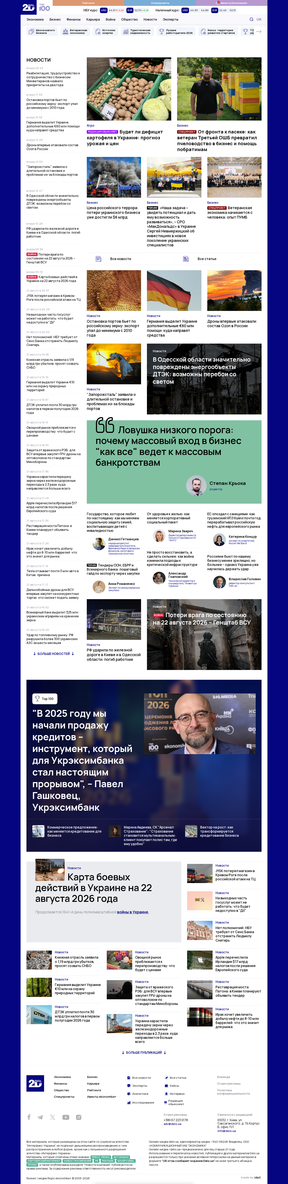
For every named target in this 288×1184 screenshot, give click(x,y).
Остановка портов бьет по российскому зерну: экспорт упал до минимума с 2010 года (52, 104)
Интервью (177, 1094)
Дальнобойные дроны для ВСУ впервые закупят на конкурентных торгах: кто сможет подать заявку (52, 594)
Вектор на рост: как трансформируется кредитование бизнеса (219, 831)
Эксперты (170, 19)
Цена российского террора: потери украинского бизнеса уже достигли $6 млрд (113, 212)
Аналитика (140, 1094)
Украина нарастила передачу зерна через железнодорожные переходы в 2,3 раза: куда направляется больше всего (51, 483)
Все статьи (207, 259)
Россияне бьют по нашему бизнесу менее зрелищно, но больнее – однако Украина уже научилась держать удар (233, 562)
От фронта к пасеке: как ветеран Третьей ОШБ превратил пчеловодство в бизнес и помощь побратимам (217, 140)
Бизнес (55, 19)
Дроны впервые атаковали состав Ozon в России (52, 147)
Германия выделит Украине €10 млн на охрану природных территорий (50, 386)
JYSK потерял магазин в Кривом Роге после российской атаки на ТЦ (53, 298)
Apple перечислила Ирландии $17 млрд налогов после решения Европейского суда (51, 507)
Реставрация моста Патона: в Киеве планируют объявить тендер (49, 530)
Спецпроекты (160, 3)
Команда (223, 1077)
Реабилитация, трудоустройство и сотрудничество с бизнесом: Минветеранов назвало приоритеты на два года (53, 79)
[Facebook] (29, 1117)
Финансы (74, 19)
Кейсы (174, 1086)
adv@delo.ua (172, 1123)
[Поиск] (251, 19)
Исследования (143, 1102)
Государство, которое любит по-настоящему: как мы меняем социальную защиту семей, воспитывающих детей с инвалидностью (113, 522)
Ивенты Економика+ (231, 3)
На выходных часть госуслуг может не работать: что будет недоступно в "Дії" (49, 318)
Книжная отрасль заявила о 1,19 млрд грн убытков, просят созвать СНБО (52, 363)
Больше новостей (54, 654)
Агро (90, 125)
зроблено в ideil (251, 1177)
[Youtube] (66, 1117)
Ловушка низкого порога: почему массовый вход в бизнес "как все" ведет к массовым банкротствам (168, 445)
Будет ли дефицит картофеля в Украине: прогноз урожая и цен (125, 137)
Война (110, 19)
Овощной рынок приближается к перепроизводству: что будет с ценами (51, 431)
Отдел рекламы (229, 1083)
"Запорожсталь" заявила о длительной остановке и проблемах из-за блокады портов (52, 171)
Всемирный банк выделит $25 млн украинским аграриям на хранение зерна (52, 616)
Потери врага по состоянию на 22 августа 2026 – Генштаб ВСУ (50, 258)
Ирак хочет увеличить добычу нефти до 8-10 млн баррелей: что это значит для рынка (51, 552)
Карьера (93, 19)
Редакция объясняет (176, 1102)
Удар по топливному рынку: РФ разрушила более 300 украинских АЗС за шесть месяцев (52, 639)
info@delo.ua (226, 1130)
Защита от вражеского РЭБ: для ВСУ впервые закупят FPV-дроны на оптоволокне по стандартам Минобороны (53, 456)
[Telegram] (40, 1117)
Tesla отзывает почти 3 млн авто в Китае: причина (52, 573)
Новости (150, 19)
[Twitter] (52, 1117)
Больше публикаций (144, 1052)
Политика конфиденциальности (233, 1092)
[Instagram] (78, 1117)
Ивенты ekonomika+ (101, 1097)
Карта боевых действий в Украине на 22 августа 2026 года (51, 279)
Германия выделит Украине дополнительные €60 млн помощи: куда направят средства (53, 126)
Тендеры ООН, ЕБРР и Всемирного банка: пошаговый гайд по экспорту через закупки (113, 569)
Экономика (35, 19)
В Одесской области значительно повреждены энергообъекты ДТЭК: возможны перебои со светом (52, 202)
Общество (129, 19)
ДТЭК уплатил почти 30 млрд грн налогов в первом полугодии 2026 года (52, 409)
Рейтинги (88, 3)
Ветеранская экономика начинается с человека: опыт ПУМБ (230, 212)
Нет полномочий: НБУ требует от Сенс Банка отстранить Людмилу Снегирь (52, 341)
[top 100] (45, 7)
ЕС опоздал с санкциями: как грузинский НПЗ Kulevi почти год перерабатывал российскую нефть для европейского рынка (234, 520)
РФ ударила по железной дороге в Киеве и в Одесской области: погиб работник (53, 232)
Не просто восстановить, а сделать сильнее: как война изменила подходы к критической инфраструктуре (172, 558)
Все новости (120, 259)
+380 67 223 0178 (176, 1120)
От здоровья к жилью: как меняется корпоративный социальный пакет (168, 518)
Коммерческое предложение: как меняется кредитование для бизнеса (74, 831)
